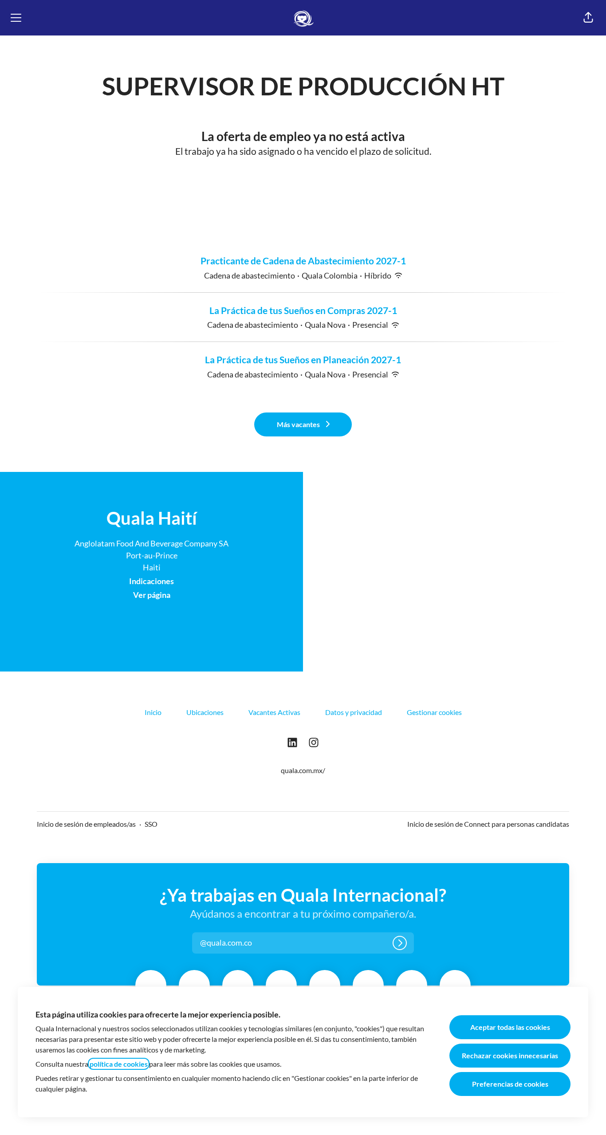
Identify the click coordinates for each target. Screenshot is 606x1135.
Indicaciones (151, 581)
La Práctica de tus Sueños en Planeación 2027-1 (303, 359)
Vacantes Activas (274, 712)
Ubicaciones (205, 712)
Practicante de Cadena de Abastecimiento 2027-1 (303, 260)
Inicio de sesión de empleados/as (86, 824)
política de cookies (119, 1064)
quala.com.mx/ (303, 770)
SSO (151, 824)
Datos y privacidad (353, 712)
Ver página (151, 595)
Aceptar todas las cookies (510, 1027)
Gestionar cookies (434, 712)
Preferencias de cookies (510, 1084)
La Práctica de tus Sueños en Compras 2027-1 (303, 310)
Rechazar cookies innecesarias (510, 1055)
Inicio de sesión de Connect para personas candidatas (488, 824)
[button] (588, 17)
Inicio (153, 712)
